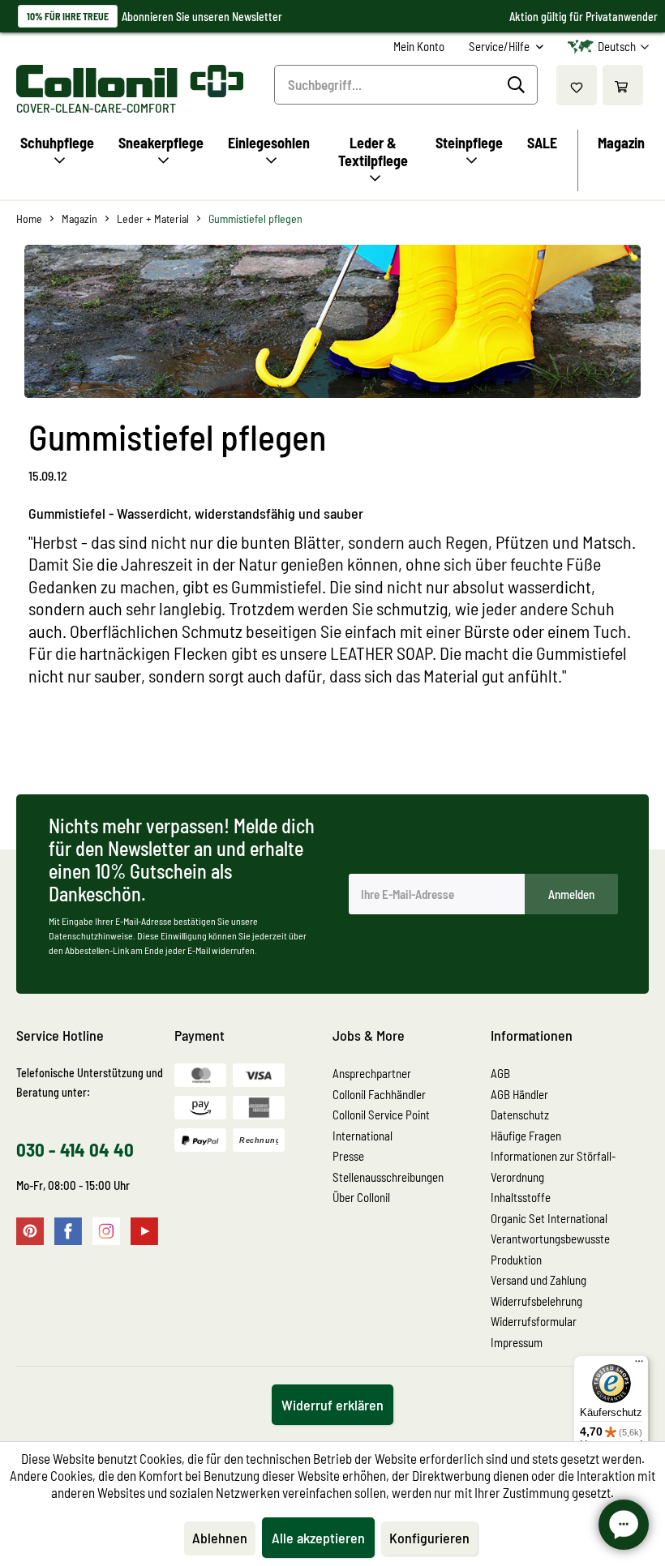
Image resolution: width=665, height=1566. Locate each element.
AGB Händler (519, 1094)
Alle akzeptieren (318, 1538)
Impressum (517, 1342)
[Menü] (639, 1365)
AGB (500, 1073)
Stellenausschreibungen (388, 1177)
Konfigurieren (429, 1538)
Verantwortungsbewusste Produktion (550, 1249)
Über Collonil (361, 1197)
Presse (348, 1156)
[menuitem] (419, 46)
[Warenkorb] (623, 85)
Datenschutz (520, 1114)
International (362, 1135)
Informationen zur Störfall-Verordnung (553, 1166)
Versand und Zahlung (538, 1280)
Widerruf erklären (332, 1405)
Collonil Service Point (381, 1114)
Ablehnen (219, 1538)
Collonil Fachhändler (379, 1094)
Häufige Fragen (526, 1135)
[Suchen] (519, 85)
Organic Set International (549, 1218)
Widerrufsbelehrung (536, 1301)
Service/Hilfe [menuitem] (500, 46)
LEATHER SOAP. (383, 652)
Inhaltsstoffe (521, 1197)
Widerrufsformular (534, 1321)
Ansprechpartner (371, 1073)
